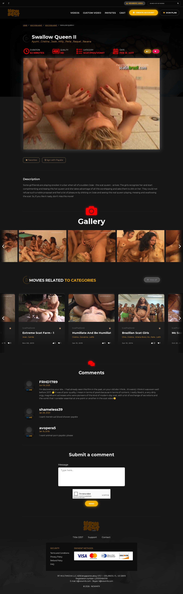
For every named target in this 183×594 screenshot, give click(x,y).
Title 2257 (78, 537)
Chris (124, 337)
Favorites (32, 160)
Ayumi (36, 41)
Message (63, 464)
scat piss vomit (36, 25)
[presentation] (3, 246)
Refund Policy (56, 560)
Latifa (91, 337)
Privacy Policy (56, 557)
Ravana (87, 41)
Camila (31, 337)
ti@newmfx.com (83, 581)
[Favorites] (10, 328)
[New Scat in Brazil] (13, 13)
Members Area (135, 3)
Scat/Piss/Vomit (28, 328)
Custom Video (92, 13)
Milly (61, 41)
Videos (74, 13)
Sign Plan (171, 12)
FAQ (52, 564)
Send (91, 503)
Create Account (144, 12)
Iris (148, 337)
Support (92, 537)
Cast (122, 13)
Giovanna (84, 337)
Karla (153, 337)
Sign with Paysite (54, 160)
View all (153, 280)
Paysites (110, 13)
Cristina (45, 41)
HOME (25, 25)
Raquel (77, 41)
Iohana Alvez (140, 337)
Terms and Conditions (59, 553)
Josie (54, 41)
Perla (68, 41)
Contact (106, 537)
